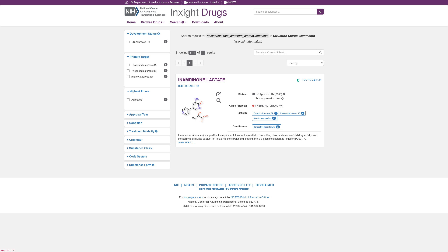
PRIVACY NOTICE (211, 185)
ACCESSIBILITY (240, 185)
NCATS (232, 2)
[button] (128, 33)
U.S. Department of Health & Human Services (154, 2)
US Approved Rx (140, 42)
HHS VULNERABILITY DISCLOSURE (224, 189)
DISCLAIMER (265, 185)
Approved (136, 99)
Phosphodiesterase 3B (143, 70)
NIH (176, 185)
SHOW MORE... (186, 142)
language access (193, 197)
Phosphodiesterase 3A (143, 65)
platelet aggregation (142, 76)
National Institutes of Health (203, 2)
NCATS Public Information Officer (250, 197)
